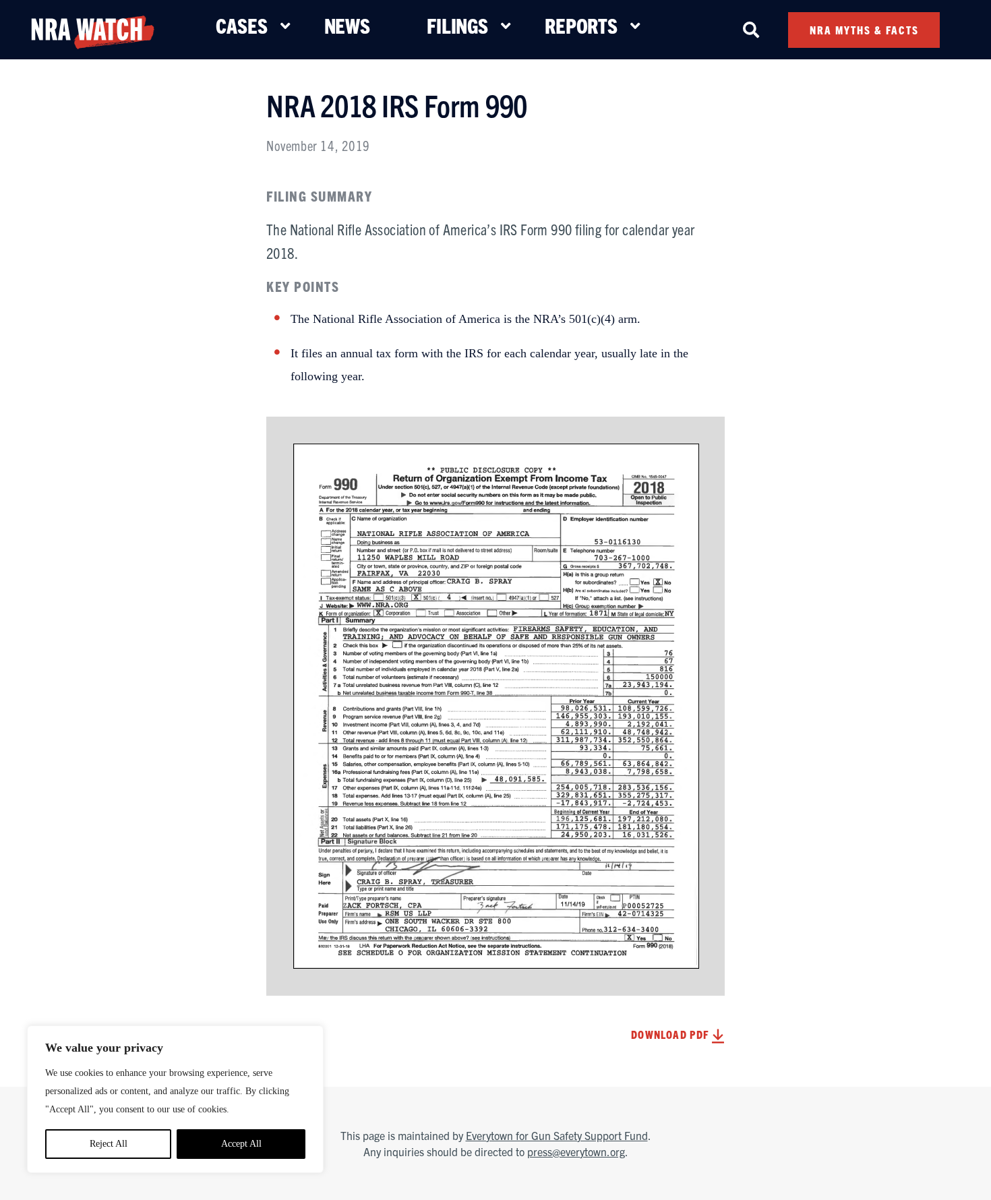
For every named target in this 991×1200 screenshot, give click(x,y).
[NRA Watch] (92, 29)
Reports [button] (581, 25)
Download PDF (671, 1034)
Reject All (108, 1144)
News (347, 25)
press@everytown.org (576, 1151)
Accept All (241, 1144)
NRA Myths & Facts (864, 29)
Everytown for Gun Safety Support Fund (557, 1135)
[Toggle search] (751, 30)
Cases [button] (241, 25)
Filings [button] (457, 25)
